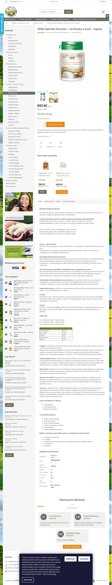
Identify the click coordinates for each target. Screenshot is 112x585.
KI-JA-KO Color (13, 160)
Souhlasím (84, 559)
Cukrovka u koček (11, 438)
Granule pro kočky (14, 131)
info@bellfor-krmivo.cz (15, 562)
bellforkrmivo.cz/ (14, 571)
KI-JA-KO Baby (13, 157)
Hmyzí (10, 38)
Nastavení (28, 580)
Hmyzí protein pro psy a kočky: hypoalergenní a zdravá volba (15, 378)
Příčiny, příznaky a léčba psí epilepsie (17, 370)
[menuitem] (10, 19)
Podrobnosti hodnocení (61, 33)
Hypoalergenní (13, 41)
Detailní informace (43, 136)
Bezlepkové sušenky (15, 67)
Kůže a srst (12, 96)
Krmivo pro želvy (11, 180)
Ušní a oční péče (13, 122)
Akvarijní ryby (12, 148)
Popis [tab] (40, 201)
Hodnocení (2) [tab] (48, 201)
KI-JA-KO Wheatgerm (16, 178)
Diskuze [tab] (58, 201)
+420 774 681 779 (13, 565)
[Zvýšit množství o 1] (45, 123)
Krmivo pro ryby (11, 146)
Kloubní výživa (13, 93)
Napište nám (54, 2)
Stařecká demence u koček (14, 431)
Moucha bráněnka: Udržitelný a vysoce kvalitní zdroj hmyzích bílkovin (18, 387)
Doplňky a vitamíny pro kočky (17, 140)
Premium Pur (12, 46)
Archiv (9, 405)
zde (54, 574)
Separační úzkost (14, 111)
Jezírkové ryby (13, 151)
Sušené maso (12, 78)
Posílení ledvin (13, 108)
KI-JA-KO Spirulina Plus (16, 169)
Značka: (76, 32)
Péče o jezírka (10, 186)
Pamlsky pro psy (11, 64)
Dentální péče (12, 90)
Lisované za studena (15, 44)
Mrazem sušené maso (15, 73)
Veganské (11, 49)
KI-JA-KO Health (14, 163)
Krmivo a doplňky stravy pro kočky (17, 128)
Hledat (68, 12)
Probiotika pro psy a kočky (14, 446)
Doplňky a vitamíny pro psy (15, 84)
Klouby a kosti (54, 456)
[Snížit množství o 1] (45, 125)
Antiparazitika (12, 87)
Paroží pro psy (13, 76)
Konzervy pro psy (12, 52)
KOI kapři (11, 154)
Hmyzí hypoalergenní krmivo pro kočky (18, 416)
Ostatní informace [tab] (69, 201)
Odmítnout (70, 559)
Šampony (11, 119)
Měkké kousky (13, 70)
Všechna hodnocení (72, 547)
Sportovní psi (12, 116)
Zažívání (11, 125)
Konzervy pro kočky (14, 134)
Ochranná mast (13, 102)
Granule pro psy (11, 35)
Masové (10, 58)
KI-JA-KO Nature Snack (16, 166)
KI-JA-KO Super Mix (15, 175)
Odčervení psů (13, 99)
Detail (42, 192)
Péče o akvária (11, 183)
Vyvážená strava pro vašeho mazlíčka (18, 396)
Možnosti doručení (43, 119)
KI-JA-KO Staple (14, 172)
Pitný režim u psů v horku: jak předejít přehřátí (18, 361)
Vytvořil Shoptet (101, 580)
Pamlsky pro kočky (14, 137)
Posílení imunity (13, 105)
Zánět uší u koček (11, 423)
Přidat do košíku (56, 124)
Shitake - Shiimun (13, 113)
